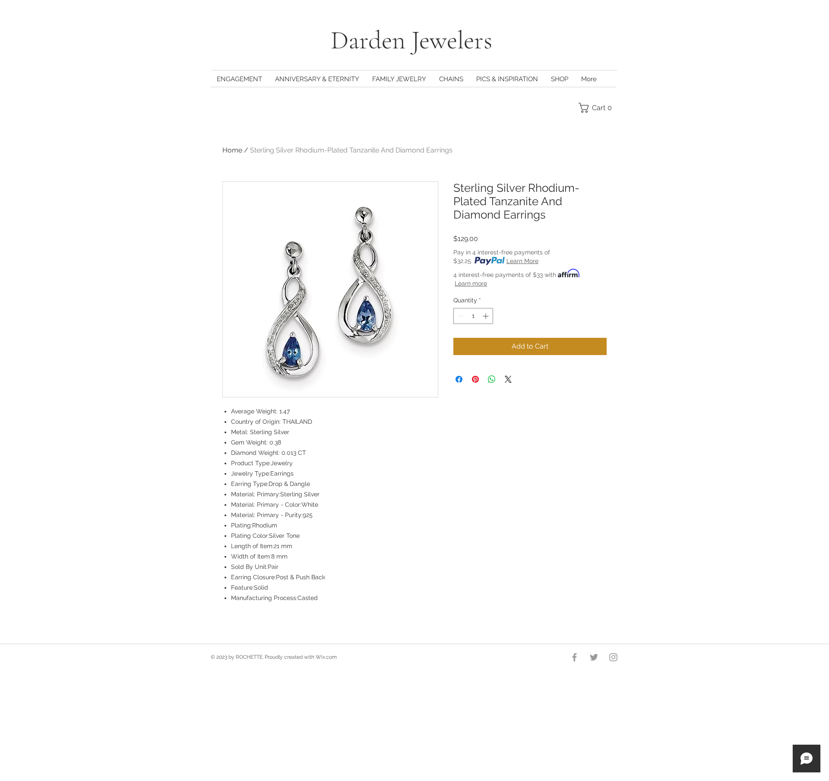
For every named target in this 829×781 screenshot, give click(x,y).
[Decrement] (460, 316)
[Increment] (486, 316)
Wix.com (326, 657)
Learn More (522, 260)
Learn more (471, 283)
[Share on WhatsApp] (492, 379)
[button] (598, 108)
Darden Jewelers (414, 40)
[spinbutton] (473, 316)
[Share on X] (508, 379)
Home (232, 150)
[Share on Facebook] (459, 379)
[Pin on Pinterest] (475, 379)
